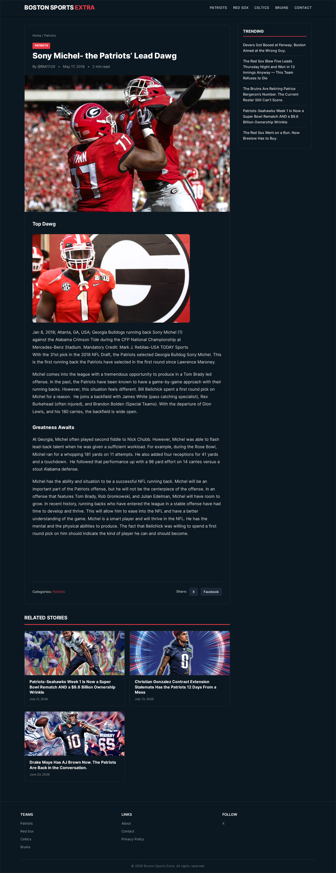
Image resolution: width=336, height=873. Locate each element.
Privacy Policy (133, 839)
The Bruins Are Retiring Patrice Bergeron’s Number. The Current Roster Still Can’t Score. (270, 94)
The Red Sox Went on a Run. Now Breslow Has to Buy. (271, 135)
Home (36, 35)
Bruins (282, 8)
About (126, 823)
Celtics (261, 8)
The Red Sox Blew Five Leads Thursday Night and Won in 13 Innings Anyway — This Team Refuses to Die (269, 69)
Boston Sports (59, 7)
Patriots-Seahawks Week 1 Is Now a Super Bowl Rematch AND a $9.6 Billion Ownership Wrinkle (72, 687)
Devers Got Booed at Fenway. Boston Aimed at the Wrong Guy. (274, 48)
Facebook (211, 592)
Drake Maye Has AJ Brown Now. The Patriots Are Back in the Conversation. (73, 765)
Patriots (218, 8)
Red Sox (241, 8)
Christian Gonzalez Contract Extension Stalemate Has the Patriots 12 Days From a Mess (175, 687)
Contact (303, 8)
